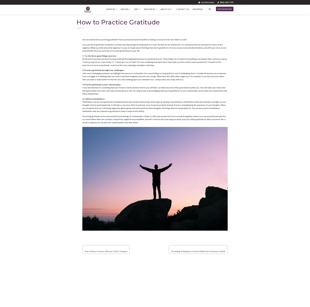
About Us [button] (166, 9)
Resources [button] (149, 9)
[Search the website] (210, 9)
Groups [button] (125, 9)
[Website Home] (88, 10)
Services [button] (110, 9)
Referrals (198, 9)
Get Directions (207, 2)
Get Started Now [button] (224, 9)
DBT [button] (136, 9)
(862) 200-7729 (226, 2)
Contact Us (182, 9)
